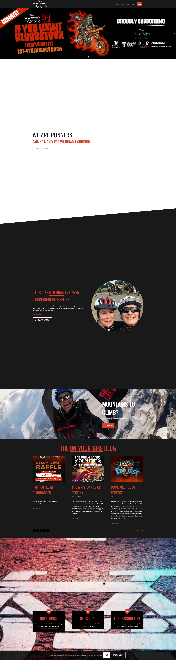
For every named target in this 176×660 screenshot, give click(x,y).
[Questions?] (48, 611)
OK (107, 655)
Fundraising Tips (127, 618)
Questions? (49, 618)
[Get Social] (88, 611)
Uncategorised (78, 496)
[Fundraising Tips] (127, 611)
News (34, 496)
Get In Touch (88, 421)
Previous (1, 33)
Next (174, 33)
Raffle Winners (88, 41)
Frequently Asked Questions (49, 624)
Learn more (118, 655)
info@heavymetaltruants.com (49, 628)
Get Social (88, 618)
